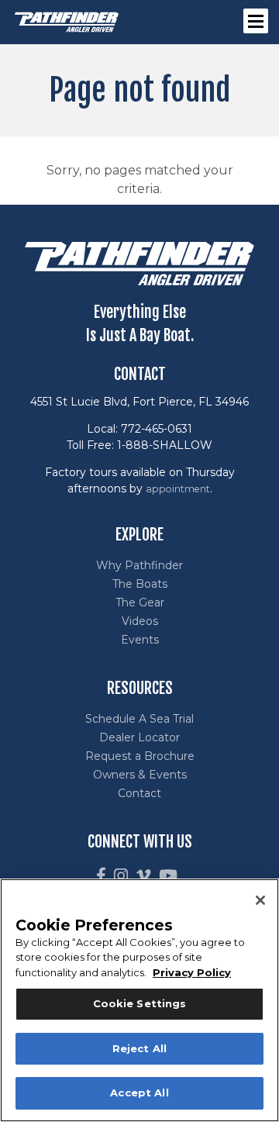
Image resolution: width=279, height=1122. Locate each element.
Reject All (139, 1048)
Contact (139, 793)
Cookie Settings (140, 1003)
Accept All (139, 1092)
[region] (139, 1000)
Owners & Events (140, 775)
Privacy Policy (192, 972)
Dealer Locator (139, 737)
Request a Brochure (140, 756)
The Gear (139, 602)
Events (140, 640)
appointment (178, 489)
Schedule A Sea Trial (139, 719)
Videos (140, 621)
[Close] (260, 900)
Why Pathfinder (139, 565)
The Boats (139, 584)
